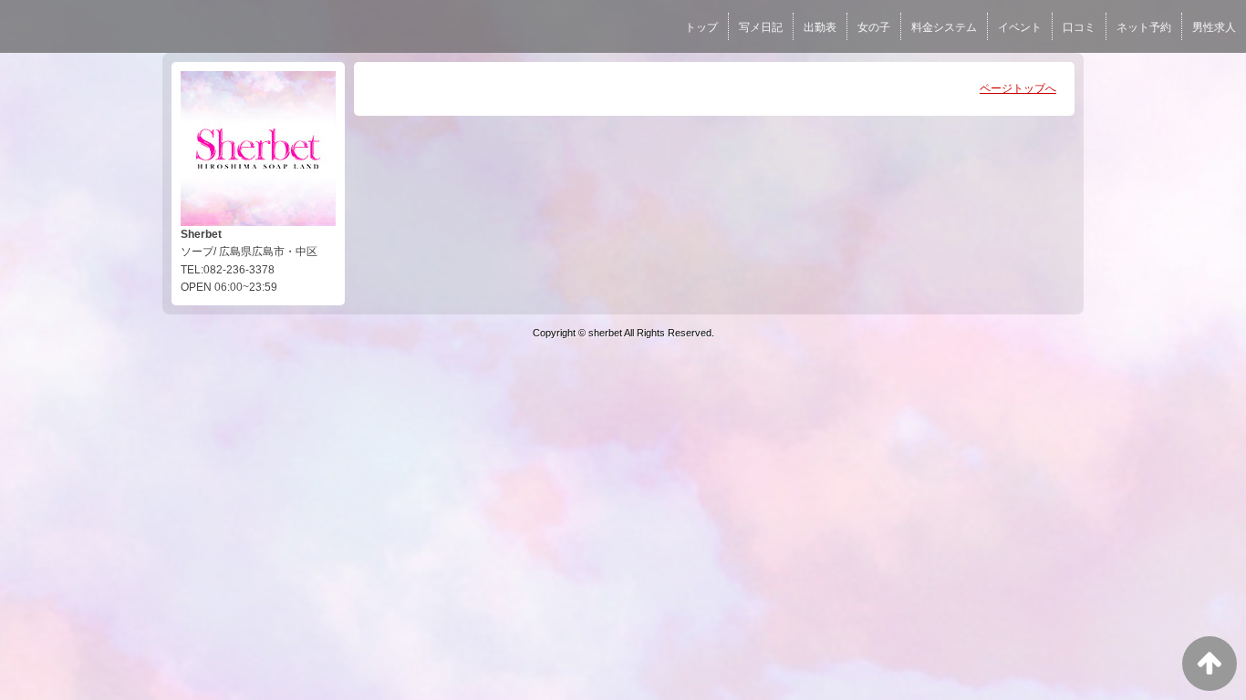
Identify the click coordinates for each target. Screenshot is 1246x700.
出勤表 (820, 27)
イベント (1020, 27)
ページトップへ (1018, 88)
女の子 (873, 27)
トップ (701, 27)
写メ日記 (761, 27)
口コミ (1079, 27)
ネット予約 (1143, 27)
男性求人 (1214, 27)
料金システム (944, 27)
